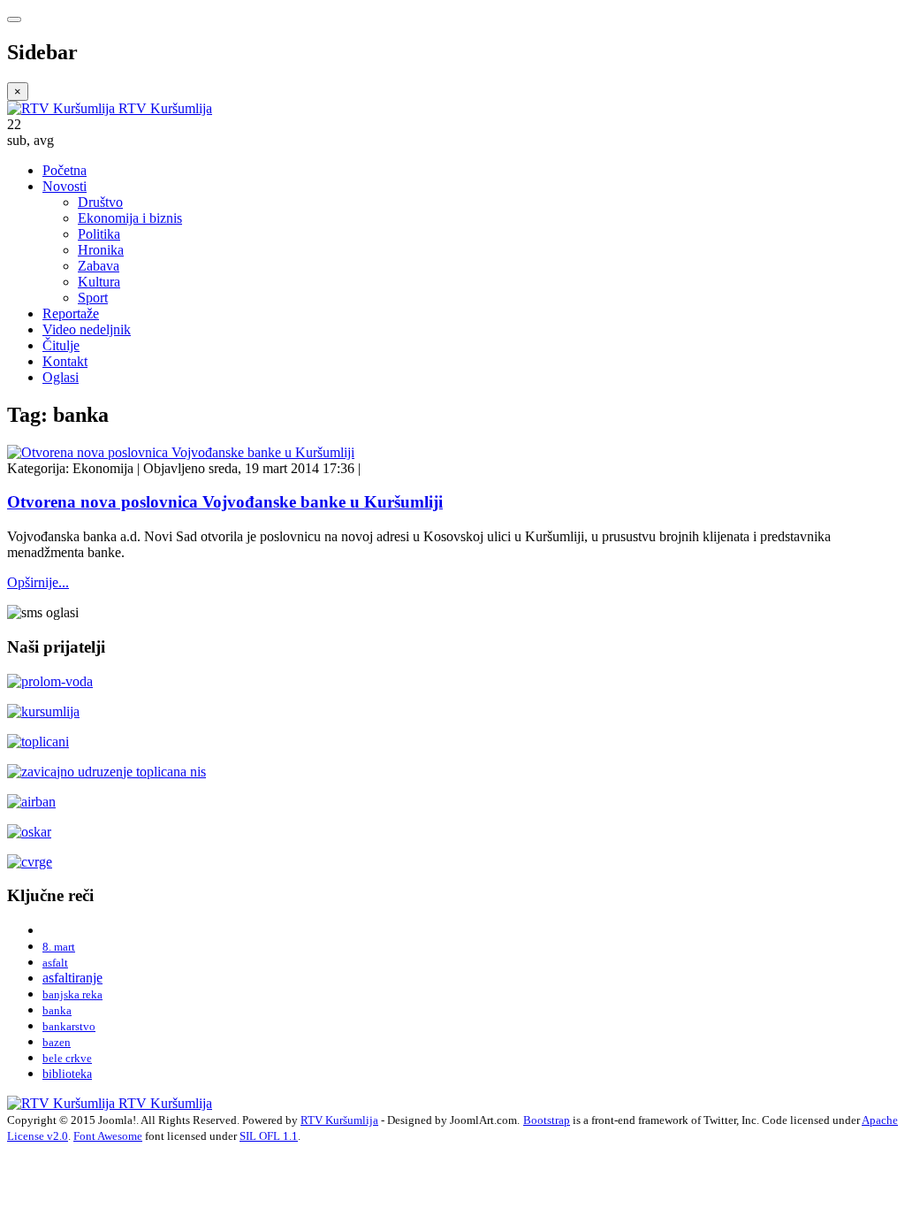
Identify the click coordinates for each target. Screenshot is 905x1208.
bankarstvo (68, 1026)
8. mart (58, 946)
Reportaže (70, 313)
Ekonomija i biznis (130, 218)
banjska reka (72, 994)
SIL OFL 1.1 (269, 1136)
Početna (64, 170)
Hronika (101, 249)
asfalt (55, 962)
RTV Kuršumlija (339, 1120)
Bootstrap (546, 1120)
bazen (56, 1042)
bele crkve (67, 1058)
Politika (99, 233)
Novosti (64, 186)
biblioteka (67, 1074)
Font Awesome (107, 1136)
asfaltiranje (72, 977)
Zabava (98, 265)
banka (57, 1010)
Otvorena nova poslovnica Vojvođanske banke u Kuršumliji (225, 502)
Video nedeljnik (86, 329)
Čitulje (61, 345)
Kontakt (64, 361)
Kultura (99, 281)
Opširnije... (38, 582)
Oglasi (60, 377)
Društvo (100, 202)
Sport (93, 297)
